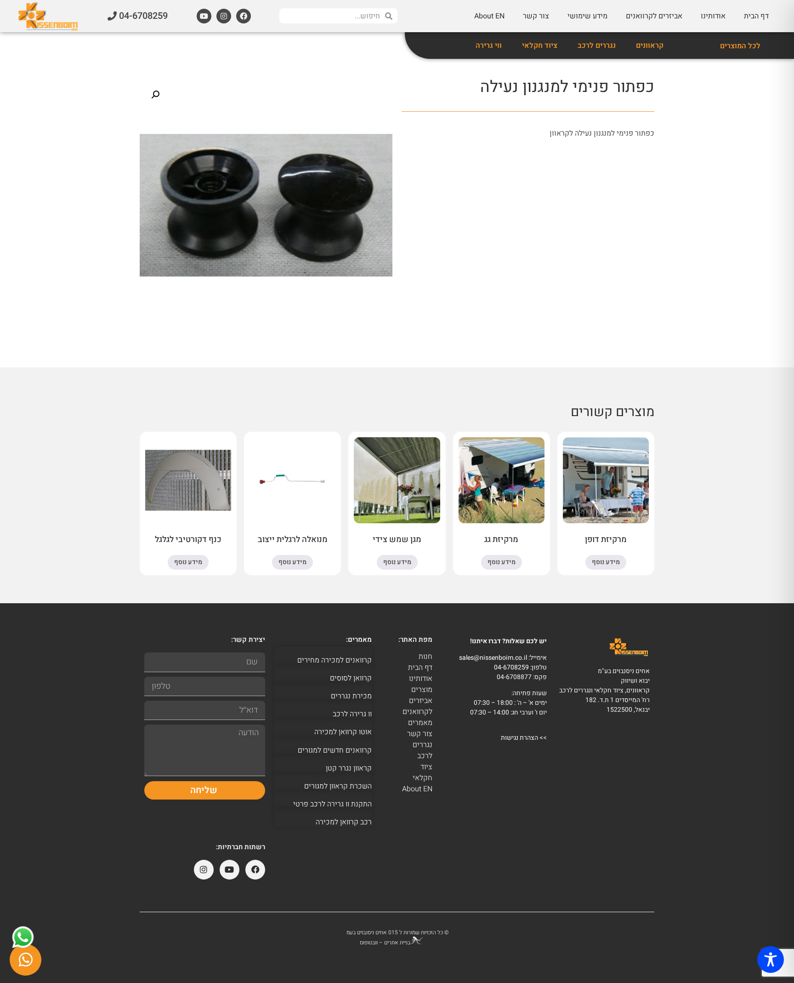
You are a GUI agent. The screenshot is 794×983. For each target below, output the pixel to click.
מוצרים (421, 689)
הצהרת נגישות (519, 738)
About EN (489, 16)
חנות (425, 656)
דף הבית (756, 16)
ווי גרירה (489, 45)
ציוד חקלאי (539, 45)
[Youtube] (204, 16)
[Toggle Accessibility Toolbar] (770, 959)
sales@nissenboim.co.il (493, 658)
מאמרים (420, 722)
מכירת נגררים (351, 696)
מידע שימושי (587, 16)
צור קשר (536, 16)
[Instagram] (223, 16)
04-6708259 (511, 667)
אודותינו (713, 16)
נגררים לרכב (597, 45)
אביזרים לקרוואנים (654, 16)
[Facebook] (243, 16)
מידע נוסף (606, 562)
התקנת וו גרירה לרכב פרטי (332, 804)
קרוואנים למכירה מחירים (334, 660)
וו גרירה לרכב (352, 714)
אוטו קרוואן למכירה (343, 731)
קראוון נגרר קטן (349, 768)
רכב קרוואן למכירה (344, 822)
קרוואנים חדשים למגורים (335, 750)
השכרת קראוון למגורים (338, 786)
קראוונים (650, 45)
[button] (155, 94)
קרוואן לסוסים (351, 678)
